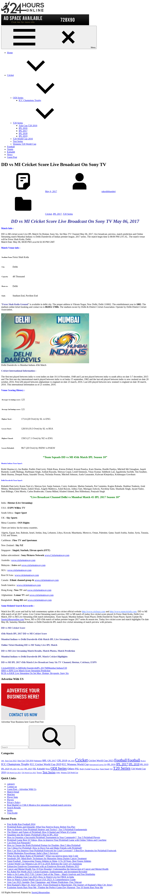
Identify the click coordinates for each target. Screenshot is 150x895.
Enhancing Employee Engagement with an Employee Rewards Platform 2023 (43, 866)
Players (10, 800)
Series (10, 810)
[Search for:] (15, 747)
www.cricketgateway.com (23, 560)
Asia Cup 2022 (11, 761)
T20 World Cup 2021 (13, 772)
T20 (65, 668)
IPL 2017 (23, 131)
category (11, 784)
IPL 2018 (23, 133)
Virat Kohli (12, 813)
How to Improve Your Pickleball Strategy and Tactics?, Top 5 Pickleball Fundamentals (47, 829)
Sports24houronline (40, 892)
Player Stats (12, 797)
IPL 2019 (23, 136)
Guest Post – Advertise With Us (21, 789)
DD (9, 668)
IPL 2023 (28, 769)
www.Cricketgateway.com (57, 555)
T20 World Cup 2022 (29, 772)
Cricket (10, 75)
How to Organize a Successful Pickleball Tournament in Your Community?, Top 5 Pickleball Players (53, 837)
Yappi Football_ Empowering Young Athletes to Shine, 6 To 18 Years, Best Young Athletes (49, 861)
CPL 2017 (51, 760)
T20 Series (18, 123)
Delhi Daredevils (29, 668)
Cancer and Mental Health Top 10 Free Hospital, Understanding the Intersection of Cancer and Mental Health (57, 869)
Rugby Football (85, 769)
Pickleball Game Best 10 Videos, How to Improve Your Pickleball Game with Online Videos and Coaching (56, 840)
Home (10, 52)
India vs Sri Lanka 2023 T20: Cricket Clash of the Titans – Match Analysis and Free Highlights (51, 874)
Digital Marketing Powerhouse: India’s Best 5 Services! (32, 853)
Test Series (18, 141)
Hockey (143, 761)
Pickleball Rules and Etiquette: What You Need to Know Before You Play (41, 827)
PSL (77, 768)
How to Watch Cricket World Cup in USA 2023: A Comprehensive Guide (41, 879)
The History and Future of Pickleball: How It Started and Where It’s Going (41, 832)
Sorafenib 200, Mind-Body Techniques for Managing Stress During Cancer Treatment (47, 858)
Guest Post (12, 157)
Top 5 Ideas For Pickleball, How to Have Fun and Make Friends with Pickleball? (44, 848)
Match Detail (13, 792)
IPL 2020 (5, 768)
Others (70, 768)
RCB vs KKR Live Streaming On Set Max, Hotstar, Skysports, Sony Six (35, 673)
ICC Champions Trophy (30, 100)
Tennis (10, 149)
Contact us (12, 786)
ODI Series (18, 97)
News (9, 154)
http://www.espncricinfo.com (123, 611)
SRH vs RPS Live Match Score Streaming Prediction (25, 670)
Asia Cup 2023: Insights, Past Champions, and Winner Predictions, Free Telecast (44, 882)
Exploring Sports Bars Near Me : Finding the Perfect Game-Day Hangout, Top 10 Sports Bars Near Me (55, 887)
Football (11, 146)
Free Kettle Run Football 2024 (21, 824)
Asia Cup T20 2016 (28, 125)
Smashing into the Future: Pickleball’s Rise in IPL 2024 (32, 835)
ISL (34, 768)
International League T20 (98, 764)
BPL (44, 760)
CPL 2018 (62, 760)
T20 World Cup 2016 (23, 138)
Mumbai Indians (55, 668)
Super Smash (104, 769)
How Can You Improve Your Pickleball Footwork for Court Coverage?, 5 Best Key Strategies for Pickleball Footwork (61, 850)
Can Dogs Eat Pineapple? (19, 842)
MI (46, 668)
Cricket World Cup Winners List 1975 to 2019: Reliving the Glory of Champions (44, 863)
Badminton (38, 761)
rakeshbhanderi (109, 191)
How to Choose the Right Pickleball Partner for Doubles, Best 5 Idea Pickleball (43, 845)
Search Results (14, 807)
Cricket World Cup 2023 (101, 760)
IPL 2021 (13, 769)
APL (2, 761)
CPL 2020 (71, 761)
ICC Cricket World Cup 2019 (45, 764)
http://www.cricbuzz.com (93, 611)
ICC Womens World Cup (75, 764)
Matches (11, 794)
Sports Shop (95, 769)
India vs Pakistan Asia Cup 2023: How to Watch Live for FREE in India (40, 877)
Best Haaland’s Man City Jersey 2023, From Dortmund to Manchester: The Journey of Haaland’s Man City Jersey (59, 885)
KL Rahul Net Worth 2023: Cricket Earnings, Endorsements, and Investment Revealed (47, 871)
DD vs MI (16, 668)
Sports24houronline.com (12, 619)
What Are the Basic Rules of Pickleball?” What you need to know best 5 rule (42, 856)
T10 (111, 769)
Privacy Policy (14, 802)
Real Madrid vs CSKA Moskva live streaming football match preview (39, 805)
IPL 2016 (23, 128)
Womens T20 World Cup (24, 144)
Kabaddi (11, 152)
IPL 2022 (20, 769)
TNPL (58, 772)
